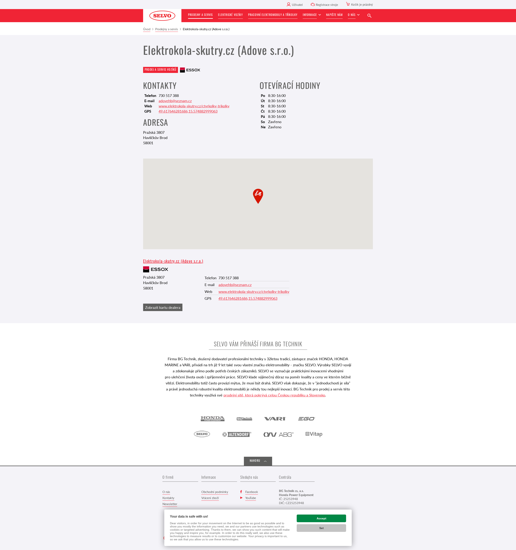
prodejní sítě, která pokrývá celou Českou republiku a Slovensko (274, 394)
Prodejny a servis (166, 29)
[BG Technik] (244, 418)
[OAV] (278, 434)
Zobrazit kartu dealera (162, 307)
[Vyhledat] (369, 15)
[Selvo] (202, 434)
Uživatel (297, 4)
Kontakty (168, 498)
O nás (166, 492)
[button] (312, 15)
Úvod (146, 29)
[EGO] (306, 418)
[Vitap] (314, 434)
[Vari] (275, 418)
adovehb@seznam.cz (175, 100)
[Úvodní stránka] (162, 15)
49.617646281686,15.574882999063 (188, 111)
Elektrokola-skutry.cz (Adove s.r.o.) (173, 262)
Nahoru (255, 461)
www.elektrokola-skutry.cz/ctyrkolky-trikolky (194, 105)
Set (321, 528)
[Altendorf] (236, 434)
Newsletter (169, 504)
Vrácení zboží (210, 498)
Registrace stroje (327, 4)
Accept (321, 518)
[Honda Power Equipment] (213, 418)
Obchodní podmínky (214, 492)
